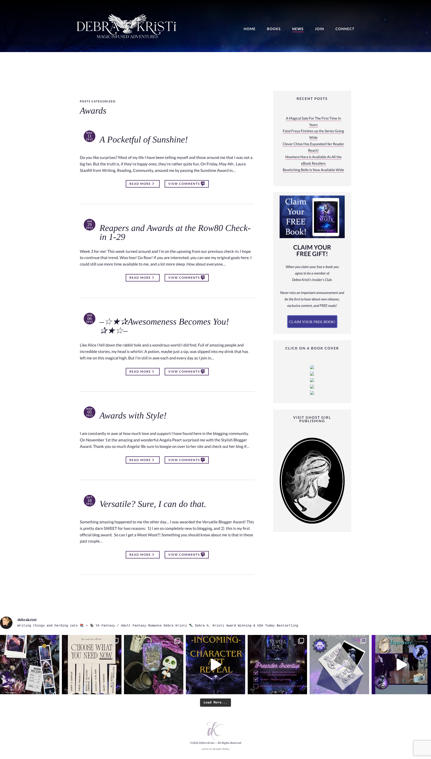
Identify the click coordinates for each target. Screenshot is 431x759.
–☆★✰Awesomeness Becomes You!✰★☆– (164, 326)
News (298, 29)
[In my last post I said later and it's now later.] (215, 664)
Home (250, 29)
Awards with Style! (133, 415)
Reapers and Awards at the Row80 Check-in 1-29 (175, 232)
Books (274, 29)
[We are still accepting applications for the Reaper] (339, 664)
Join (319, 29)
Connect (344, 29)
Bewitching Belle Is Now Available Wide (313, 170)
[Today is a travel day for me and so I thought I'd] (153, 664)
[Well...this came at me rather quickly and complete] (401, 664)
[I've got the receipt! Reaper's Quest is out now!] (29, 664)
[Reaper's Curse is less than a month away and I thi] (277, 664)
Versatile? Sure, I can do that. (153, 504)
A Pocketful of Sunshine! (144, 139)
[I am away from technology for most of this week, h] (91, 664)
